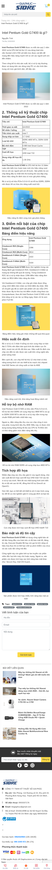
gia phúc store (42, 604)
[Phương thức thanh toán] (18, 852)
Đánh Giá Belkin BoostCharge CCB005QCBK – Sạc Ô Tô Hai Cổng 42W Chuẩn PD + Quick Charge (31, 716)
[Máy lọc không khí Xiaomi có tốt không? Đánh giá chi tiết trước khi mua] (9, 677)
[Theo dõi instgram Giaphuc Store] (32, 765)
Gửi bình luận (26, 655)
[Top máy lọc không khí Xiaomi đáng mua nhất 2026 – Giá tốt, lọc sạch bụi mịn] (9, 691)
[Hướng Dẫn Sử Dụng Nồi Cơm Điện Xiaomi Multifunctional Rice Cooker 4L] (9, 733)
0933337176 (24, 802)
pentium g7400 (9, 607)
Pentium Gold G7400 (24, 607)
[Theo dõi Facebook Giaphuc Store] (19, 765)
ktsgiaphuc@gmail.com (21, 807)
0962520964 (20, 837)
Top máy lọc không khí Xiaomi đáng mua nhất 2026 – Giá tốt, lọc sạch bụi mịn (33, 690)
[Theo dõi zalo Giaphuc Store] (26, 765)
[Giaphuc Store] (26, 6)
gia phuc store (29, 604)
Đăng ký (45, 759)
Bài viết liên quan (13, 668)
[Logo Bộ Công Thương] (9, 818)
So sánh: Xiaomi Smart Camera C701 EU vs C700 (32, 700)
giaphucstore (17, 604)
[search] (48, 14)
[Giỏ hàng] (46, 6)
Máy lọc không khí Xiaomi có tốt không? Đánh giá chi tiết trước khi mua (34, 674)
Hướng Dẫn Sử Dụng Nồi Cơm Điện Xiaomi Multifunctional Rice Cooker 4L (33, 731)
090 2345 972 (20, 842)
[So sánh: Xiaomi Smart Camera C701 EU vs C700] (9, 703)
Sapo (3, 862)
